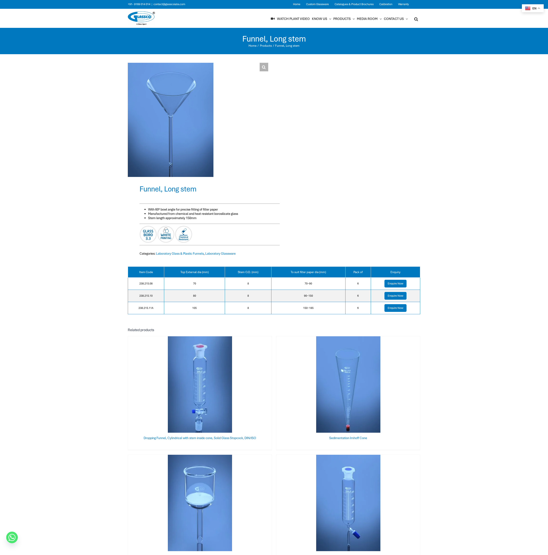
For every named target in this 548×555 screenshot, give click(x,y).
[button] (416, 19)
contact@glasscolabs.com (169, 4)
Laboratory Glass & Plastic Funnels (180, 253)
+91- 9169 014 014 (139, 4)
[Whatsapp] (12, 537)
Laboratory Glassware (220, 253)
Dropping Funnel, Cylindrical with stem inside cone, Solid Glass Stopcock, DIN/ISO (200, 438)
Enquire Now (395, 283)
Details (214, 385)
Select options (191, 385)
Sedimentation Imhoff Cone (348, 438)
